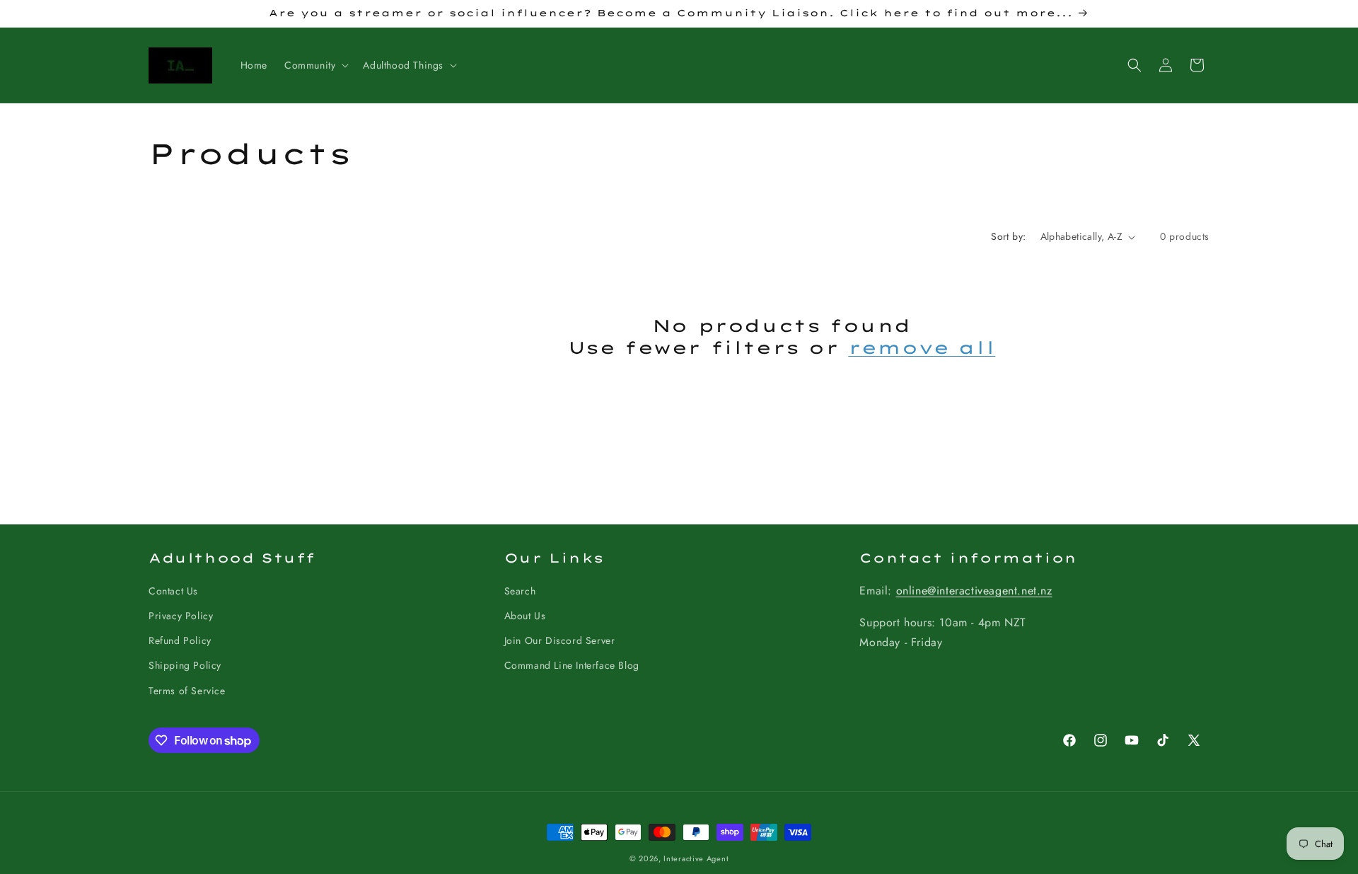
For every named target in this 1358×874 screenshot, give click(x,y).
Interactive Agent (696, 858)
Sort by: (1008, 236)
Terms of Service (187, 691)
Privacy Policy (181, 616)
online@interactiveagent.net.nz (974, 590)
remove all (921, 347)
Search (520, 591)
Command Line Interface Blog (571, 665)
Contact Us (173, 591)
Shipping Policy (185, 665)
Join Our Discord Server (559, 640)
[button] (315, 65)
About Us (525, 616)
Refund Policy (180, 640)
